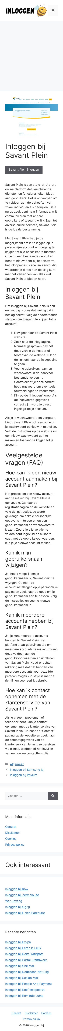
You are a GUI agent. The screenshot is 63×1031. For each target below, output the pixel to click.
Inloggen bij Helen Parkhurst (25, 913)
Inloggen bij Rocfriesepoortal (25, 990)
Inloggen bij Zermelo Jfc (22, 895)
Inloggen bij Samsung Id (27, 769)
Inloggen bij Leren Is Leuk (23, 948)
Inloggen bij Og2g (17, 907)
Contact (10, 826)
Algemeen (17, 764)
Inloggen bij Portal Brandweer (26, 960)
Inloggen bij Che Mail (19, 966)
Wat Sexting (13, 901)
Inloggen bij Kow (16, 889)
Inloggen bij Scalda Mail (21, 978)
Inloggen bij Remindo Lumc (24, 995)
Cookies (10, 838)
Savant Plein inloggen (24, 169)
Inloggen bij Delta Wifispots (24, 954)
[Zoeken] (53, 796)
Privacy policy (14, 844)
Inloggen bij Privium (23, 775)
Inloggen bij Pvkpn (18, 942)
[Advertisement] (31, 54)
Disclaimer (12, 832)
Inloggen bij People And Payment (28, 984)
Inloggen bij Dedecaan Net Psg (27, 972)
